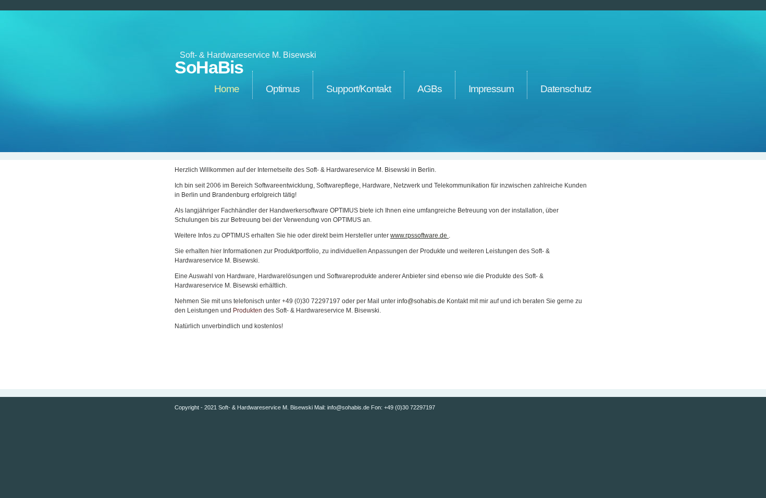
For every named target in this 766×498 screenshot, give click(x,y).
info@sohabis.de (421, 301)
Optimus (283, 88)
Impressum (491, 88)
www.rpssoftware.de (419, 235)
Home (226, 88)
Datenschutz (565, 88)
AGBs (429, 88)
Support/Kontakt (358, 88)
